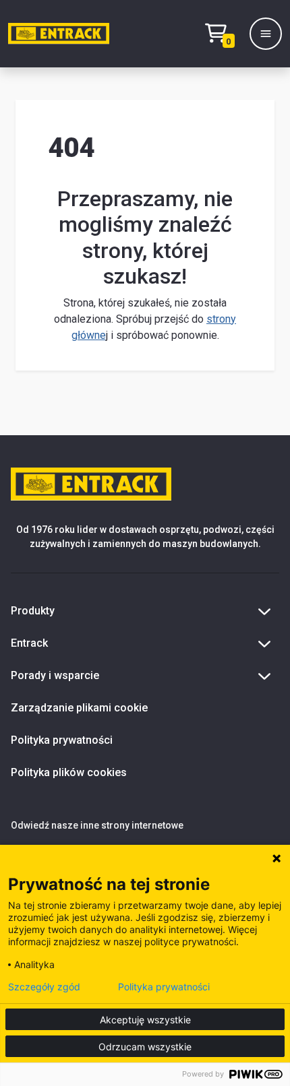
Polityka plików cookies (69, 772)
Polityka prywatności (62, 740)
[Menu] (266, 34)
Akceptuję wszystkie (145, 1019)
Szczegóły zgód (44, 987)
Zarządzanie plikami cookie (79, 707)
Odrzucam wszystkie (145, 1046)
